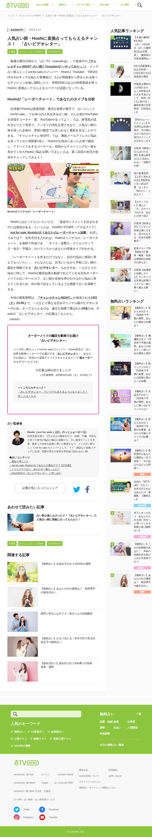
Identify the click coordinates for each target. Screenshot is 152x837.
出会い (117, 727)
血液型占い (57, 731)
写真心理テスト (62, 738)
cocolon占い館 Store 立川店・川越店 (32, 791)
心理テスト (20, 738)
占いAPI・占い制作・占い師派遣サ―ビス (34, 799)
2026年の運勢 (22, 745)
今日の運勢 (106, 744)
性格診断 (105, 733)
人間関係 (132, 727)
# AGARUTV (54, 51)
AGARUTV (17, 30)
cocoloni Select (65, 774)
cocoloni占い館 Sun (24, 774)
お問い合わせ (115, 776)
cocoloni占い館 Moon (24, 783)
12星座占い (37, 731)
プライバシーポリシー (90, 782)
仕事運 (131, 721)
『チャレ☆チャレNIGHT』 (55, 297)
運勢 (102, 727)
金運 (116, 721)
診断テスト (40, 738)
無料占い (19, 731)
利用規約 (113, 770)
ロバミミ (45, 774)
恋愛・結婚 (106, 721)
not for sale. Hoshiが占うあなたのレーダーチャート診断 (48, 232)
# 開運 (12, 51)
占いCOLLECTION (63, 783)
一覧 (138, 713)
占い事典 (118, 744)
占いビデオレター (67, 353)
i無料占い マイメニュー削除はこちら (97, 787)
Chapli (45, 783)
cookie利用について (89, 776)
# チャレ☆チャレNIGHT (32, 51)
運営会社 (83, 770)
